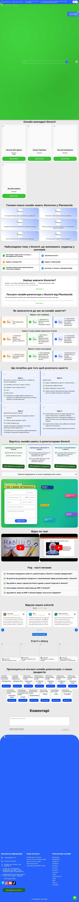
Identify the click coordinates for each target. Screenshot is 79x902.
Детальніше (6, 686)
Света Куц (10, 613)
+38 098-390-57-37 (8, 1)
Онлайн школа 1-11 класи (34, 857)
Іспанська (55, 872)
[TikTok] (14, 883)
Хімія (53, 880)
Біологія (54, 882)
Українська (55, 861)
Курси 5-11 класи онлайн (34, 861)
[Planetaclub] (9, 61)
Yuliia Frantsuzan (63, 613)
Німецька (55, 865)
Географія (55, 884)
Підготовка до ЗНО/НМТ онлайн (36, 865)
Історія (54, 874)
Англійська (55, 863)
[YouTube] (10, 883)
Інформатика (56, 859)
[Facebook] (3, 883)
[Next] (76, 629)
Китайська (55, 870)
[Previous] (2, 629)
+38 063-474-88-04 (19, 1)
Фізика (54, 878)
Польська (55, 868)
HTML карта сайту (10, 878)
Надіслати (21, 521)
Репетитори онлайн (32, 863)
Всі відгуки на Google (39, 634)
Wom (34, 613)
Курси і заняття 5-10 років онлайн (36, 859)
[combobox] (24, 497)
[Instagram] (6, 883)
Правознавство (56, 876)
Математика (55, 857)
